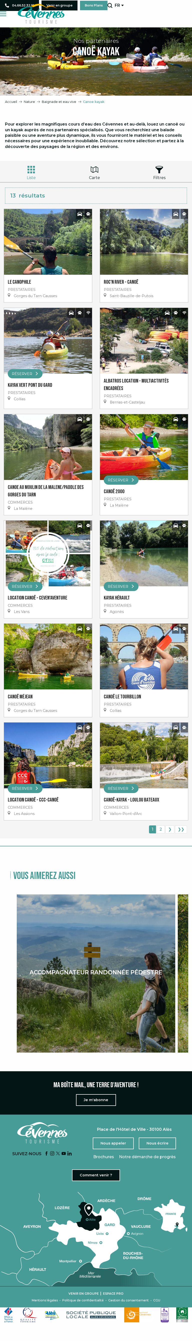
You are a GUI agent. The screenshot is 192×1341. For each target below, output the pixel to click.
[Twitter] (58, 1154)
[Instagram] (52, 1154)
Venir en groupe (83, 1293)
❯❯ (181, 829)
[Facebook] (46, 1154)
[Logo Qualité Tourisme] (28, 1314)
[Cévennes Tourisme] (41, 14)
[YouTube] (63, 1154)
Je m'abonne (96, 1100)
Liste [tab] (31, 177)
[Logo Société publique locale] (91, 1315)
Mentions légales (45, 1300)
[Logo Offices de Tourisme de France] (8, 1314)
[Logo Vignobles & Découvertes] (182, 1314)
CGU (156, 1300)
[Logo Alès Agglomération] (52, 1315)
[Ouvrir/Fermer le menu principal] (3, 13)
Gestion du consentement (128, 1300)
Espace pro (113, 1293)
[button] (110, 5)
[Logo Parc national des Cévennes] (138, 1314)
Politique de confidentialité (83, 1300)
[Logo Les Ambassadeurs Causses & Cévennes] (165, 1314)
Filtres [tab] (159, 177)
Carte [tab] (94, 177)
